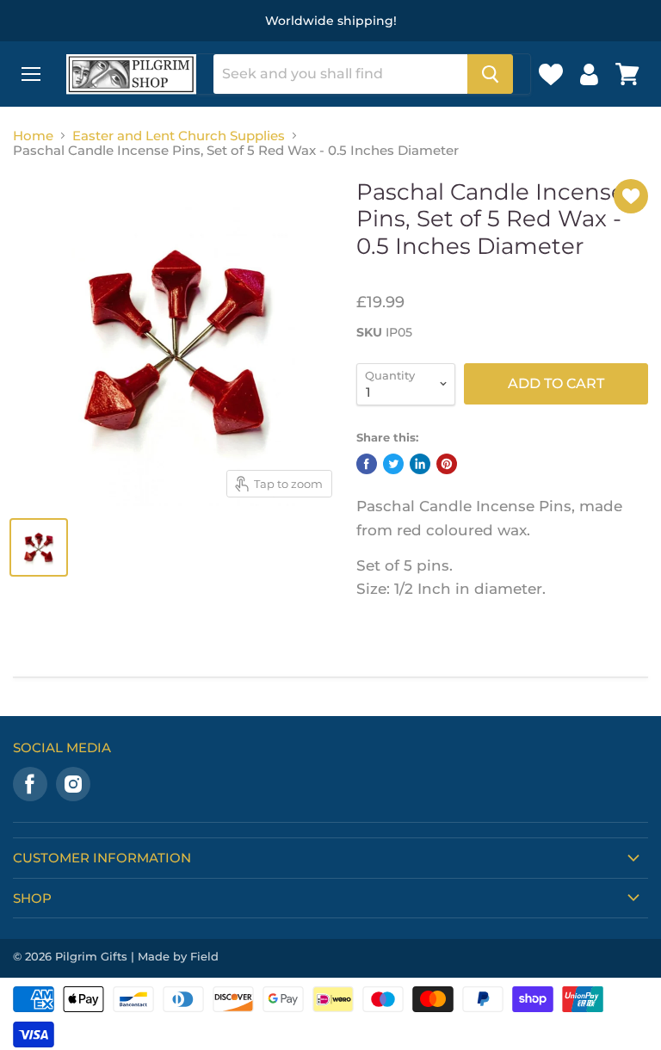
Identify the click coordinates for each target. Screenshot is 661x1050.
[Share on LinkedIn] (420, 464)
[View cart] (627, 74)
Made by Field (178, 956)
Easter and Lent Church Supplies (178, 135)
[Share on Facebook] (366, 464)
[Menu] (31, 74)
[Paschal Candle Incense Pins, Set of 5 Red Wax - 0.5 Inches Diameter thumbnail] (38, 547)
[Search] (490, 74)
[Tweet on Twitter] (393, 464)
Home (33, 135)
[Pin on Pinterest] (446, 464)
